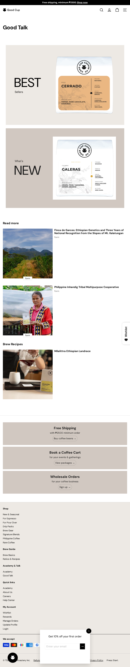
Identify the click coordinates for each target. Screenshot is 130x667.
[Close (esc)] (88, 631)
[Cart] (117, 10)
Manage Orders (10, 620)
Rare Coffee (9, 542)
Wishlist (7, 612)
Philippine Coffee (11, 538)
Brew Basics (9, 555)
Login (5, 628)
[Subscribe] (82, 646)
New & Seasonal (11, 514)
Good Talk (8, 575)
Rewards (7, 616)
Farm (56, 237)
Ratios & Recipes (11, 559)
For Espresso (9, 518)
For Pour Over (10, 522)
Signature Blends (11, 534)
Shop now (82, 2)
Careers (7, 596)
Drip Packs (8, 526)
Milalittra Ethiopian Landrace (72, 351)
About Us (7, 592)
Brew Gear (8, 530)
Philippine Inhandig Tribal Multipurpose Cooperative (86, 287)
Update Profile (10, 624)
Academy (8, 571)
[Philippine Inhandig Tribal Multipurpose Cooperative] (28, 310)
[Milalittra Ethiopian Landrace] (28, 374)
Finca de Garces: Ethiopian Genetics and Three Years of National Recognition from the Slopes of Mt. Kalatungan (89, 232)
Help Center (9, 600)
